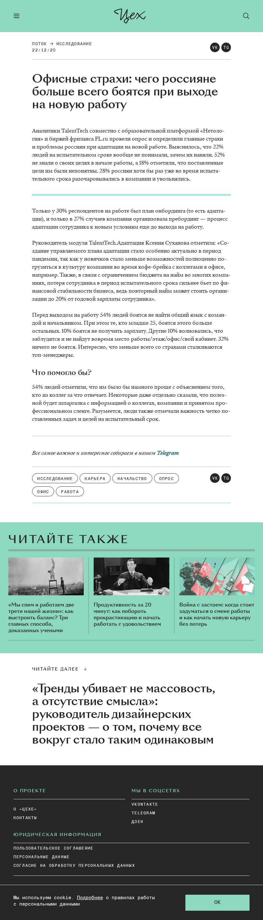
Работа (70, 492)
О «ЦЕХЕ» (25, 809)
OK (217, 902)
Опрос (166, 479)
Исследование (74, 44)
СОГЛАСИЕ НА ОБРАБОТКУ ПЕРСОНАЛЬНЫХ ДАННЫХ (74, 866)
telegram (143, 813)
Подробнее (90, 897)
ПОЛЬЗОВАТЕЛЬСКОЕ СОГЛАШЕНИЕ (53, 848)
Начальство (132, 479)
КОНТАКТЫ (25, 818)
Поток (39, 44)
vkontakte (145, 804)
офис (43, 492)
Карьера (95, 479)
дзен (137, 822)
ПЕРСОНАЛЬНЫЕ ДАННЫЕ (41, 857)
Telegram (168, 453)
